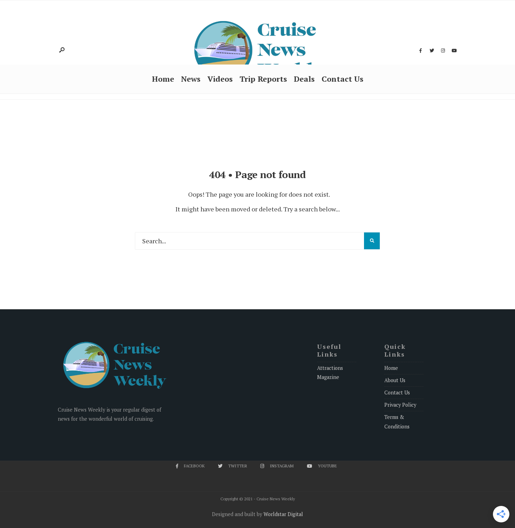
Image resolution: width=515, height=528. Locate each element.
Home (163, 79)
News (190, 79)
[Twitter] (432, 51)
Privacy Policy (400, 404)
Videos (220, 79)
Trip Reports (263, 79)
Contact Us (342, 79)
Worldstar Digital (283, 514)
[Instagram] (443, 51)
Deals (304, 79)
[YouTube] (454, 51)
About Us (394, 380)
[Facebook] (420, 51)
